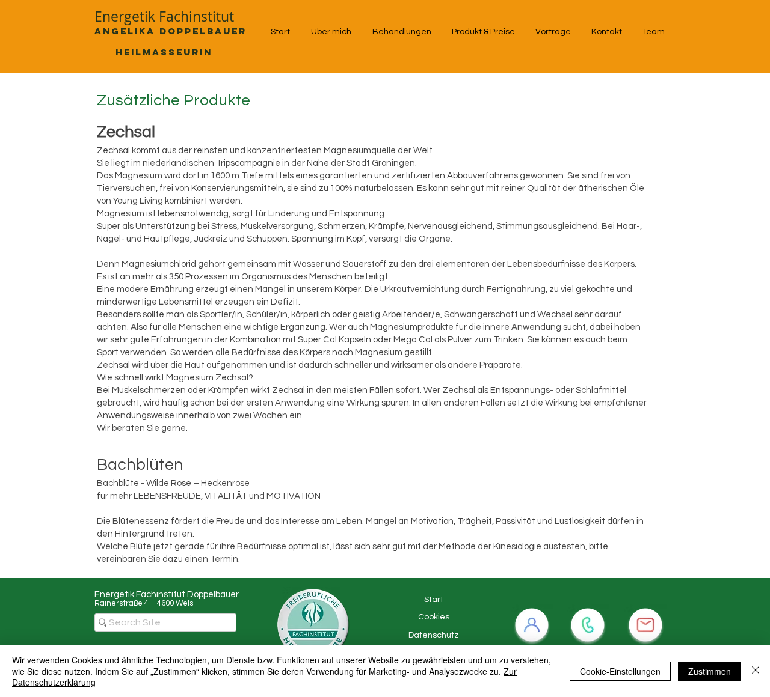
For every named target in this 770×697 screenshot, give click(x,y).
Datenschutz (433, 635)
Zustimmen (709, 671)
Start (433, 599)
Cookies (433, 617)
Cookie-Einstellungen (620, 671)
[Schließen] (755, 670)
